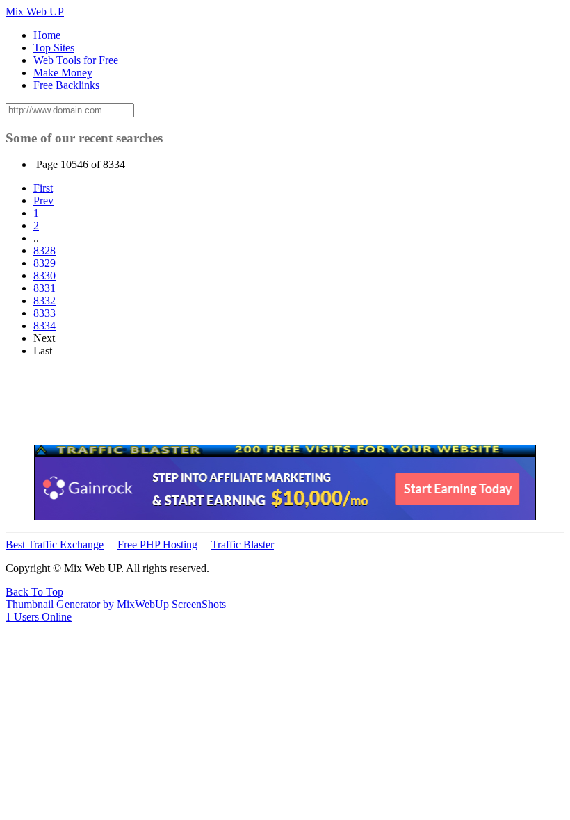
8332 (44, 300)
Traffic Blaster (242, 544)
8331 (44, 288)
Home (46, 35)
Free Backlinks (66, 85)
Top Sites (53, 48)
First (43, 188)
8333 (44, 313)
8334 (44, 325)
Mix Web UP (35, 11)
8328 (44, 250)
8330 (44, 275)
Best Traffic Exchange (55, 544)
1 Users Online (39, 617)
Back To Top (34, 592)
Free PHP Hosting (157, 544)
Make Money (62, 73)
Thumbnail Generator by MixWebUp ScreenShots (116, 604)
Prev (43, 200)
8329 (44, 263)
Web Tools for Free (75, 60)
